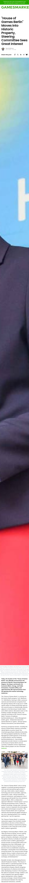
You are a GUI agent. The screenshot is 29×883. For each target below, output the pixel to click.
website (4, 748)
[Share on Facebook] (15, 54)
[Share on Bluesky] (27, 54)
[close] (27, 2)
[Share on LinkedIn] (21, 54)
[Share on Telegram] (24, 54)
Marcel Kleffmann (10, 48)
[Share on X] (18, 54)
